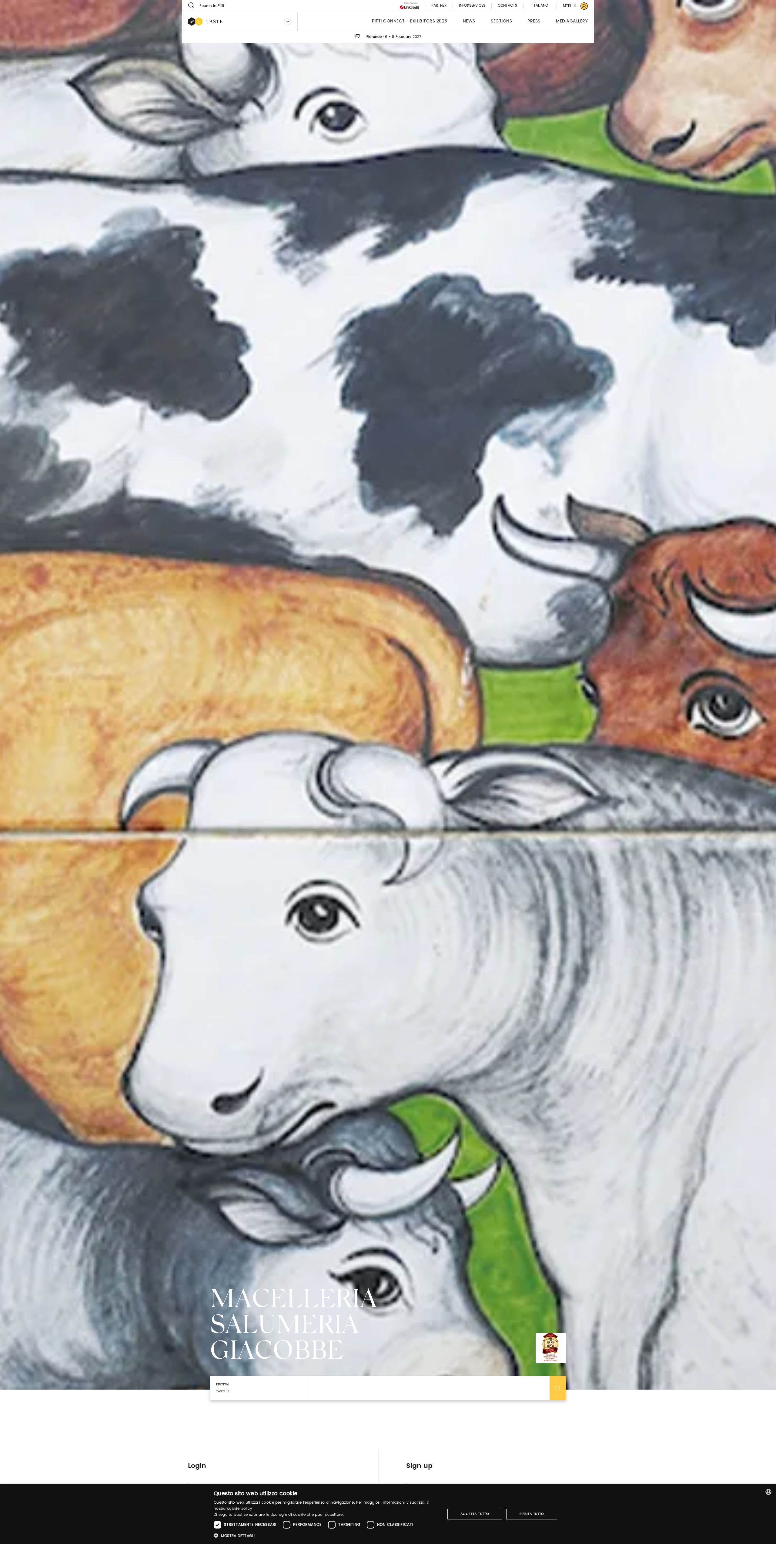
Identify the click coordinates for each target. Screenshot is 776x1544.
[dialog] (388, 1514)
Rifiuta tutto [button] (532, 1514)
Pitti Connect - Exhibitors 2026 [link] (409, 21)
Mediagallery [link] (572, 21)
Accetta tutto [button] (474, 1514)
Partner (439, 5)
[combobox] (768, 1492)
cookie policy (239, 1509)
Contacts (507, 5)
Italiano (540, 5)
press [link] (533, 21)
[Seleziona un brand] (287, 21)
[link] (571, 5)
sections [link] (501, 21)
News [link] (469, 21)
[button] (326, 1535)
